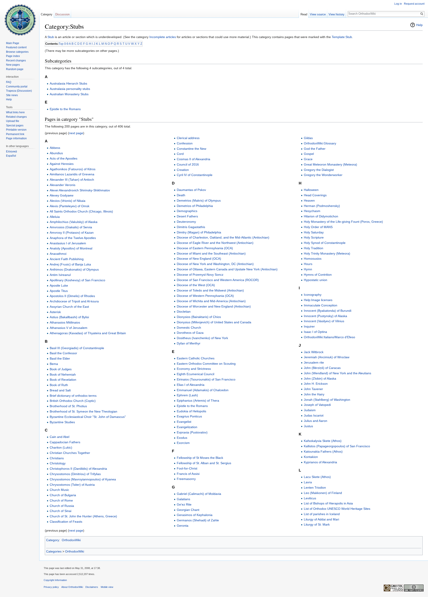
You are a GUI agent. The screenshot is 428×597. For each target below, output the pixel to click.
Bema (54, 364)
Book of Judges (61, 369)
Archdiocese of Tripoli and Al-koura (74, 301)
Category (52, 540)
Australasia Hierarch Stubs (68, 83)
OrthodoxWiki (71, 540)
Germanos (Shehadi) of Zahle (198, 520)
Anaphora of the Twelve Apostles (73, 238)
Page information (16, 138)
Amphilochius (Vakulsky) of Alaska (73, 222)
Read (303, 14)
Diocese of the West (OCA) (196, 285)
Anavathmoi (58, 253)
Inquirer (309, 326)
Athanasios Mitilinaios (65, 322)
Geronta (182, 525)
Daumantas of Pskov (191, 190)
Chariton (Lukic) (61, 447)
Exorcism (183, 443)
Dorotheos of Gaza (190, 332)
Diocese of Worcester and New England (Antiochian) (214, 306)
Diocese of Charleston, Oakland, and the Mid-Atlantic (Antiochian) (223, 237)
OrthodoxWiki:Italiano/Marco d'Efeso (329, 337)
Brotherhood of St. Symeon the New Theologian (83, 411)
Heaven (309, 200)
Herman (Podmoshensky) (322, 206)
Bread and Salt (60, 390)
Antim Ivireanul (60, 275)
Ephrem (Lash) (187, 395)
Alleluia (55, 217)
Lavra (308, 482)
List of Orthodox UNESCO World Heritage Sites (337, 508)
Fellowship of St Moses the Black (200, 457)
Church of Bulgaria (63, 495)
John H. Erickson (316, 383)
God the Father (314, 148)
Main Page (12, 43)
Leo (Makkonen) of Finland (323, 493)
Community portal (16, 86)
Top (61, 43)
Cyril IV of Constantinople (194, 175)
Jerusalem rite (314, 362)
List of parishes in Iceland (322, 514)
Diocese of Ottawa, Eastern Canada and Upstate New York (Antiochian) (227, 269)
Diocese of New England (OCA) (199, 258)
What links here (15, 112)
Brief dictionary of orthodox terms (73, 395)
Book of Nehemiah (63, 374)
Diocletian (184, 311)
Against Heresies (62, 164)
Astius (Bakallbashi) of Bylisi (69, 317)
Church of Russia (62, 506)
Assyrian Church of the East (69, 306)
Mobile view (107, 587)
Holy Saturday (314, 232)
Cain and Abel (59, 437)
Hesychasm (312, 211)
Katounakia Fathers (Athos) (323, 451)
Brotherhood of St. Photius (68, 406)
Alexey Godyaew (61, 195)
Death (181, 195)
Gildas (308, 138)
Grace (308, 159)
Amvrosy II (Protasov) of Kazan (72, 232)
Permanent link (15, 134)
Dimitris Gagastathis (191, 227)
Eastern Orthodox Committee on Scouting (206, 363)
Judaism (310, 410)
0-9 (66, 43)
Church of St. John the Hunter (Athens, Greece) (83, 516)
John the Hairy (314, 394)
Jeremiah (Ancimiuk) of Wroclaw (326, 357)
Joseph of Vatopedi (317, 405)
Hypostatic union (315, 280)
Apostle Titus (59, 291)
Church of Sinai (60, 511)
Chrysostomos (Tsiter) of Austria (72, 484)
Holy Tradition (313, 248)
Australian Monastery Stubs (69, 94)
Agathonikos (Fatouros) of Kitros (72, 169)
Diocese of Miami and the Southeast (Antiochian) (211, 253)
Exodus (182, 437)
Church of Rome (61, 500)
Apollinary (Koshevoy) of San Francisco (77, 280)
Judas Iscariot (313, 415)
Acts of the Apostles (63, 158)
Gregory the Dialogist (319, 170)
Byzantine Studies (62, 422)
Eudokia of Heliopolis (191, 411)
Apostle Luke (59, 285)
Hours (308, 264)
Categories (54, 551)
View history (336, 14)
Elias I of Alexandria (190, 385)
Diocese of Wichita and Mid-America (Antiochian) (211, 301)
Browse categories (17, 51)
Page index (13, 56)
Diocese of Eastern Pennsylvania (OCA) (205, 248)
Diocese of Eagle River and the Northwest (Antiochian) (215, 243)
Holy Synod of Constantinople (325, 243)
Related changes (16, 116)
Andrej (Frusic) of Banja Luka (70, 264)
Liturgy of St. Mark (317, 524)
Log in (398, 3)
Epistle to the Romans (65, 109)
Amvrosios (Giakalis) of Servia (71, 227)
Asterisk (55, 312)
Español (11, 155)
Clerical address (188, 138)
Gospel (309, 154)
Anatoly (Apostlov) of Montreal (71, 248)
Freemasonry (186, 479)
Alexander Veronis (62, 185)
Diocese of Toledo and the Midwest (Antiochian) (210, 290)
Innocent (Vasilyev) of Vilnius (324, 321)
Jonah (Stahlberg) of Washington (327, 399)
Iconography (312, 294)
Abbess (55, 148)
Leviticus (310, 498)
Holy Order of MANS (318, 227)
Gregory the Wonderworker (323, 175)
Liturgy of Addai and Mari (321, 519)
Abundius (56, 153)
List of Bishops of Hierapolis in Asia (328, 503)
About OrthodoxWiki (72, 587)
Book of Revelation (63, 379)
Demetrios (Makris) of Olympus (199, 200)
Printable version (16, 129)
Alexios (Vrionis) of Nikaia (67, 200)
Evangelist (184, 421)
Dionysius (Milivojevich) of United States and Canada (214, 322)
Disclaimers (91, 587)
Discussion (62, 14)
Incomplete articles (162, 37)
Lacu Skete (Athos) (317, 477)
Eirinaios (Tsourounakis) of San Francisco (206, 379)
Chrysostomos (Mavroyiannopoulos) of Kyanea (83, 479)
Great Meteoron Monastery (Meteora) (330, 164)
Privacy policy (51, 587)
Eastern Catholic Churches (195, 358)
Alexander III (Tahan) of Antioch (72, 179)
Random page (14, 69)
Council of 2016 (188, 164)
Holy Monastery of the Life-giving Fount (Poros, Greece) (343, 221)
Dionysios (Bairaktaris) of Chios (199, 317)
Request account (414, 3)
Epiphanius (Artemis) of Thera (198, 400)
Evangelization (187, 427)
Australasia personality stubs (70, 89)
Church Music (59, 490)
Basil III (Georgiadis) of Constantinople (77, 348)
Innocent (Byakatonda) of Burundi (327, 310)
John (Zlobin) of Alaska (320, 378)
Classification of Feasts (66, 521)
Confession (185, 143)
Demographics (187, 211)
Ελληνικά (11, 151)
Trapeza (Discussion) (19, 90)
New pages (13, 64)
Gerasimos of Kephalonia (194, 515)
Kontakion (311, 457)
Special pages (14, 125)
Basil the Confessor (63, 353)
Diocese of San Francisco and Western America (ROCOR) (218, 280)
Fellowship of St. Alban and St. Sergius (204, 463)
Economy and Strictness (194, 368)
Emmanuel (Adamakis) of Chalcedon (202, 390)
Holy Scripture (314, 237)
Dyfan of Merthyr (188, 343)
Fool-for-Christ (187, 468)
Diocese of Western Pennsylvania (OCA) (205, 295)
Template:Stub (342, 37)
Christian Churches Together (70, 453)
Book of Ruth (59, 385)
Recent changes (16, 60)
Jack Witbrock (313, 352)
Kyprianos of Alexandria (320, 462)
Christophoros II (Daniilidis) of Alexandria (78, 468)
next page (76, 133)
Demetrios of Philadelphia (195, 206)
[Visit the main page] (19, 18)
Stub (50, 37)
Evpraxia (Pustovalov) (192, 432)
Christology (58, 463)
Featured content (16, 47)
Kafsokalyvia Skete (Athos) (323, 441)
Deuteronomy (186, 221)
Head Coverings (315, 195)
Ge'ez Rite (184, 504)
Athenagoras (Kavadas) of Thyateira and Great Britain (88, 333)
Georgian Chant (188, 510)
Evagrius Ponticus (189, 416)
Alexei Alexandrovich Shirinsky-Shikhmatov (80, 190)
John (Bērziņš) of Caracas (322, 368)
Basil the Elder (60, 358)
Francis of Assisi (188, 474)
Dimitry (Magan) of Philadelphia (199, 232)
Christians (57, 458)
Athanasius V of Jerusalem (68, 328)
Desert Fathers (187, 216)
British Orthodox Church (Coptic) (73, 401)
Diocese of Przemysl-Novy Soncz (200, 274)
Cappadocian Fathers (65, 442)
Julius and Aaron (315, 421)
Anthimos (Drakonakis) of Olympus (74, 269)
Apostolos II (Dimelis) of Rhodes (72, 296)
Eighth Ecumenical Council (195, 374)
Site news (12, 95)
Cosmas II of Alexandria (193, 159)
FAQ (8, 82)
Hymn (308, 269)
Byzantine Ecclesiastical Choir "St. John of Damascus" (88, 417)
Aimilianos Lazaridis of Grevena (72, 174)
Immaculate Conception (320, 305)
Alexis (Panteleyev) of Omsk (69, 206)
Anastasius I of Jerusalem (68, 243)
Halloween (311, 190)
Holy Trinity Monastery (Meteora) (327, 253)
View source (318, 14)
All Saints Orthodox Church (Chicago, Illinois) (81, 211)
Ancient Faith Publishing (67, 259)
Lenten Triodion (315, 487)
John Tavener (313, 389)
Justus (308, 426)
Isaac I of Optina (315, 332)
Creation (183, 170)
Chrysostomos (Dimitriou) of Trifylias (75, 474)
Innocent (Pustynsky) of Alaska (325, 316)
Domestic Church (189, 327)
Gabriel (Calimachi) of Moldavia (199, 494)
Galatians (183, 499)
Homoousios (312, 258)
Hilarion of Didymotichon (321, 216)
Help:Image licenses (318, 300)
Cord (180, 154)
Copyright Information (55, 580)
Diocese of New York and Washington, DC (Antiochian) (215, 264)
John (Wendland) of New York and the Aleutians (337, 373)
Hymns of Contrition (318, 274)
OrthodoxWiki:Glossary (320, 143)
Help (419, 25)
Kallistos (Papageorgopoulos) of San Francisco (337, 446)
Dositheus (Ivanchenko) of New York (202, 338)
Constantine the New (191, 148)
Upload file (12, 121)
